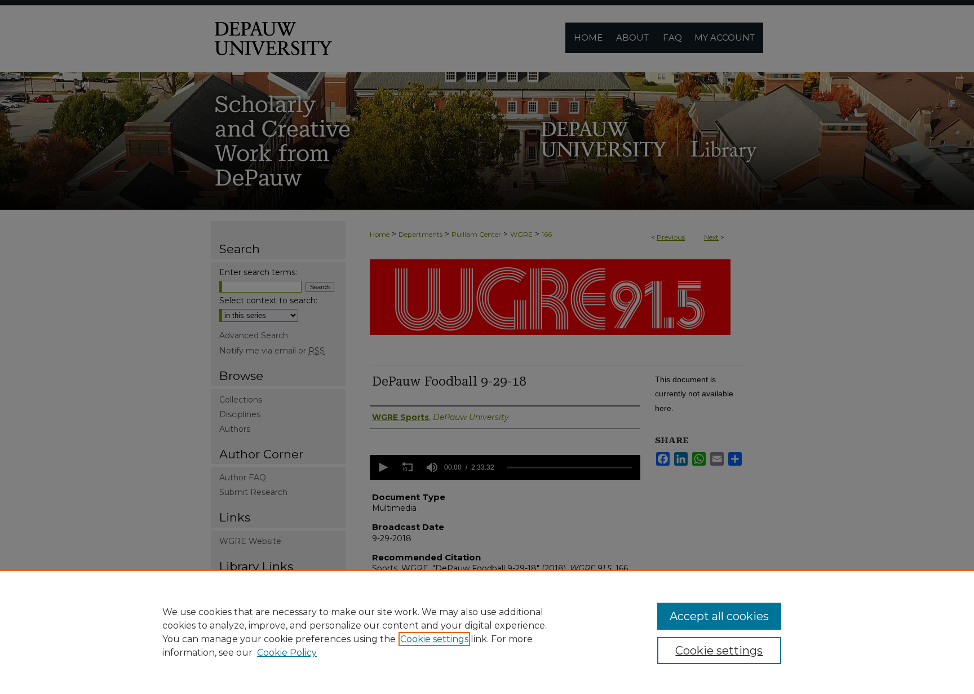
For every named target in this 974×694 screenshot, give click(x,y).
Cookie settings (434, 639)
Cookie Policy (287, 652)
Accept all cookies (719, 616)
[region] (487, 632)
